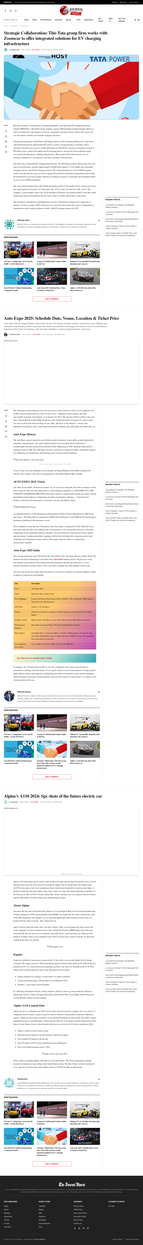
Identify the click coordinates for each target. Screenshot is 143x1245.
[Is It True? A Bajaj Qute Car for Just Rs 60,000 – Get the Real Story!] (19, 249)
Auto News (35, 50)
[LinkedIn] (6, 141)
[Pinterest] (6, 146)
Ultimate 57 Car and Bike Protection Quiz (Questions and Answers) (85, 262)
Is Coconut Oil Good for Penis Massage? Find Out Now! (35, 2)
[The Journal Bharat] (71, 10)
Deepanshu (14, 802)
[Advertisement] (122, 158)
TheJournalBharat (39, 1239)
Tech (78, 20)
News (34, 20)
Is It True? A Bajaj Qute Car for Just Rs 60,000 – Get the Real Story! (18, 262)
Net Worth (101, 20)
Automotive (88, 20)
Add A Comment (52, 299)
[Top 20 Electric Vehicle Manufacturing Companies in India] (19, 276)
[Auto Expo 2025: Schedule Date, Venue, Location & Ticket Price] (52, 276)
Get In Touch (133, 2)
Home (26, 20)
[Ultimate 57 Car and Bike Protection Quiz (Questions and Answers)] (85, 249)
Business (123, 2)
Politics (114, 2)
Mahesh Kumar (15, 334)
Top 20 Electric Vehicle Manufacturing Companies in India (18, 289)
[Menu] (139, 19)
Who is (111, 20)
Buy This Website (122, 20)
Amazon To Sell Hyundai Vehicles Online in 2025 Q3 (51, 262)
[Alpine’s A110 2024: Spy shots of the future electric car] (85, 276)
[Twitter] (6, 136)
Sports (68, 20)
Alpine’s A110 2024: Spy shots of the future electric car (83, 289)
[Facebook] (6, 131)
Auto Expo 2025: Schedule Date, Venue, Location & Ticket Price (51, 289)
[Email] (6, 152)
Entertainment (46, 20)
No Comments (47, 50)
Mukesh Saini (15, 50)
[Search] (135, 19)
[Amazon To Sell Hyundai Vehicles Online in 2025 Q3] (52, 249)
